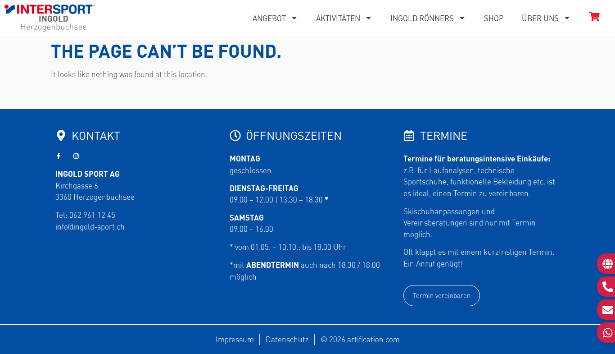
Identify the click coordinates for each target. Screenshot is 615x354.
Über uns (540, 18)
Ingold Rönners (422, 18)
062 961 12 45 (92, 215)
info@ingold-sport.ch (90, 226)
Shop (494, 18)
